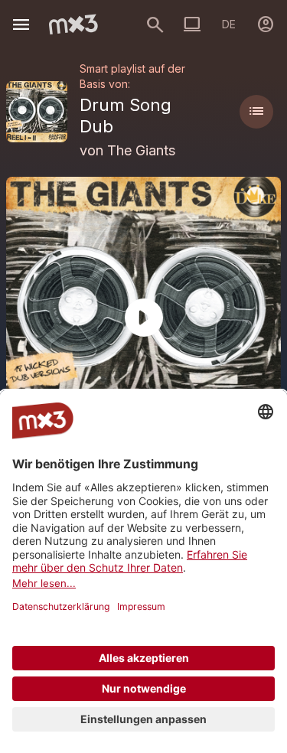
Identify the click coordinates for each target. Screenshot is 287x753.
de (229, 24)
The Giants (141, 150)
